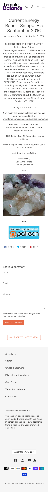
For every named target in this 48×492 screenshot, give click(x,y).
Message (7, 294)
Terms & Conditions (15, 389)
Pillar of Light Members (17, 375)
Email (5, 283)
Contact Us (11, 396)
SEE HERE (28, 101)
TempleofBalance (19, 483)
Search (8, 360)
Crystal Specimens (14, 368)
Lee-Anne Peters (24, 161)
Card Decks (11, 382)
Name (5, 272)
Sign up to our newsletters (17, 410)
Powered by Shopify (35, 483)
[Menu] (43, 7)
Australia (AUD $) (23, 451)
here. (13, 428)
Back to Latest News (26, 337)
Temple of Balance (24, 164)
